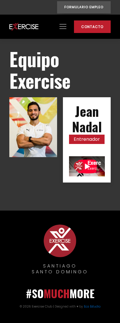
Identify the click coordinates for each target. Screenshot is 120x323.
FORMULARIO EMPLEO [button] (83, 7)
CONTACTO (92, 26)
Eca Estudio (92, 306)
